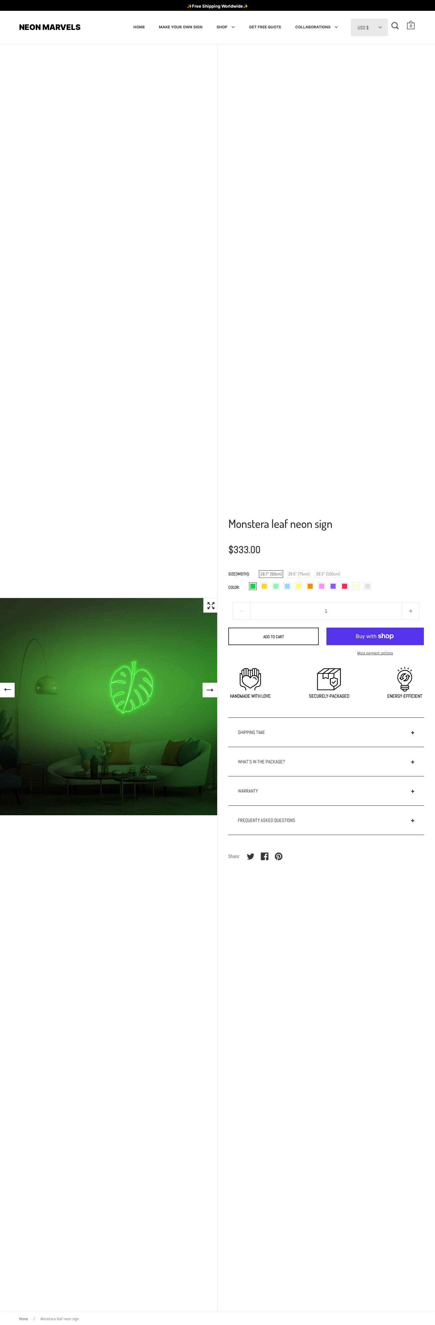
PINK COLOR (321, 586)
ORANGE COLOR (310, 586)
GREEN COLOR (276, 586)
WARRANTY (248, 791)
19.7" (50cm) (271, 574)
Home (23, 1318)
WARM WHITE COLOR (356, 586)
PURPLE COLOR (333, 586)
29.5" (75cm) (299, 574)
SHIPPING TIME (251, 732)
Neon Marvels (50, 27)
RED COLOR (344, 586)
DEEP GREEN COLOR (253, 586)
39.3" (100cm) (328, 574)
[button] (411, 25)
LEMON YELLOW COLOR (299, 586)
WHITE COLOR (367, 586)
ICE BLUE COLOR (287, 586)
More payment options (375, 653)
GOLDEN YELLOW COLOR (264, 586)
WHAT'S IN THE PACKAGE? (261, 762)
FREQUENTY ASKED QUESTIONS (266, 820)
